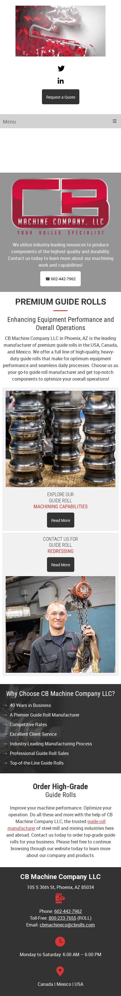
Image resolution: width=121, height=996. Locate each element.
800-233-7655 (62, 918)
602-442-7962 (68, 911)
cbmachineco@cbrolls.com (67, 925)
